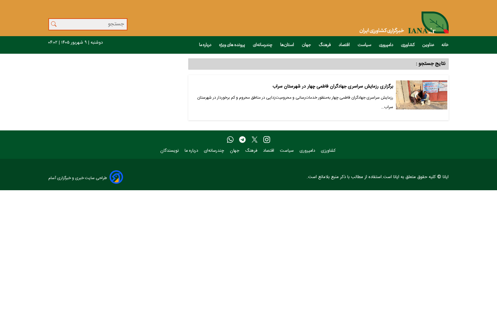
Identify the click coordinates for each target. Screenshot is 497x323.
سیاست (365, 45)
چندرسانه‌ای (263, 45)
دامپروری (386, 45)
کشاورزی (408, 45)
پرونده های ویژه (232, 45)
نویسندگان (170, 150)
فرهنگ (325, 45)
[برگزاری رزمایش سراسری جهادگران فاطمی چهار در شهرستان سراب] (421, 97)
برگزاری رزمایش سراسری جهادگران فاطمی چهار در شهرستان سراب (333, 86)
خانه (445, 45)
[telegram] (242, 140)
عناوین (428, 45)
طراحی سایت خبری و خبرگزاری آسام (77, 178)
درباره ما (205, 45)
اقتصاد (345, 45)
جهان (307, 45)
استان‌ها (287, 45)
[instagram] (266, 140)
